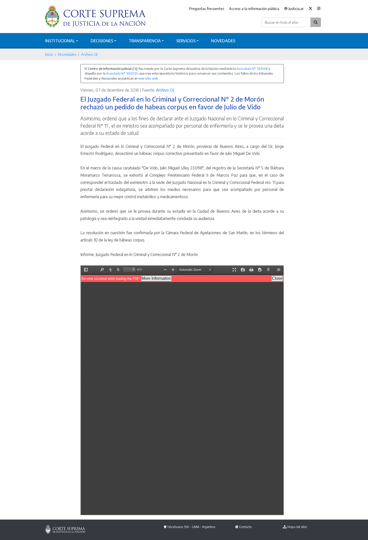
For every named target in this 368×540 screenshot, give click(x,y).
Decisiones (102, 40)
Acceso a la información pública (254, 8)
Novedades (223, 40)
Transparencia (145, 40)
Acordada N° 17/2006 (252, 69)
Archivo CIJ (89, 54)
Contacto (245, 527)
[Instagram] (319, 9)
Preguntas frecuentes (206, 8)
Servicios (186, 40)
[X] (310, 9)
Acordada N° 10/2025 (121, 73)
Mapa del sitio (297, 527)
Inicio (49, 54)
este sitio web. (148, 78)
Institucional (60, 40)
